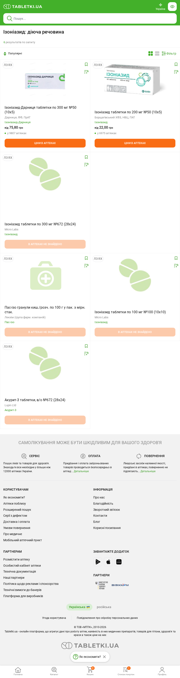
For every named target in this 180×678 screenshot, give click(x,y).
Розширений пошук (17, 509)
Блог (96, 521)
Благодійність (103, 503)
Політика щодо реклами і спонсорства (31, 583)
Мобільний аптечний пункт (22, 540)
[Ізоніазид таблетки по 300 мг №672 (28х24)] (45, 174)
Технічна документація (19, 571)
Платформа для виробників (23, 596)
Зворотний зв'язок (106, 509)
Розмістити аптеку (16, 559)
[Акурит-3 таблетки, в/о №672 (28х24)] (45, 363)
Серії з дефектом (15, 515)
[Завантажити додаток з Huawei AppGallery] (118, 561)
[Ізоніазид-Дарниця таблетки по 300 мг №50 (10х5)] (45, 81)
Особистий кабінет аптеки (22, 565)
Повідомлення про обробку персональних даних (107, 617)
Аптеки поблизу (14, 503)
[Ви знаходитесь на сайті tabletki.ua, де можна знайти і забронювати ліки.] (22, 6)
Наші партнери (13, 577)
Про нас (99, 497)
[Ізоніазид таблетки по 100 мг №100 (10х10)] (135, 275)
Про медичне (12, 534)
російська (104, 607)
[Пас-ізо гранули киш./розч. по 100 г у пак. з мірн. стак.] (45, 275)
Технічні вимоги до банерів (22, 590)
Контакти (100, 515)
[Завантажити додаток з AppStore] (108, 561)
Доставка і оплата (16, 521)
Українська (77, 607)
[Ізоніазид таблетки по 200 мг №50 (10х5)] (135, 81)
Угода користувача (54, 617)
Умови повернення (16, 528)
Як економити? (14, 497)
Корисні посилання (107, 528)
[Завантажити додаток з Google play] (97, 561)
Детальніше (81, 471)
